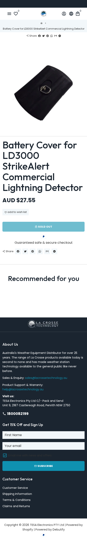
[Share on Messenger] (59, 35)
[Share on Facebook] (39, 35)
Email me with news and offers (30, 455)
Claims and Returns (16, 506)
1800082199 (15, 413)
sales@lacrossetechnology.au (46, 378)
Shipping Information (17, 494)
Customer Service (15, 488)
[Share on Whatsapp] (51, 35)
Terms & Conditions (16, 500)
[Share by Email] (55, 35)
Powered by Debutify (50, 530)
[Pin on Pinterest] (47, 35)
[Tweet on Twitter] (43, 35)
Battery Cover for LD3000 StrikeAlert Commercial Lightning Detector (43, 28)
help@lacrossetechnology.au (23, 389)
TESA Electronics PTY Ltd (47, 525)
